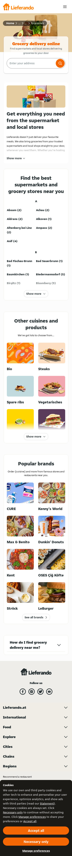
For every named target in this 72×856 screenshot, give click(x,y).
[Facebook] (22, 691)
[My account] (65, 7)
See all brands (34, 617)
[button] (60, 63)
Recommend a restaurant (17, 776)
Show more (14, 158)
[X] (40, 691)
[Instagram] (31, 691)
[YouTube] (49, 691)
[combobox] (31, 63)
